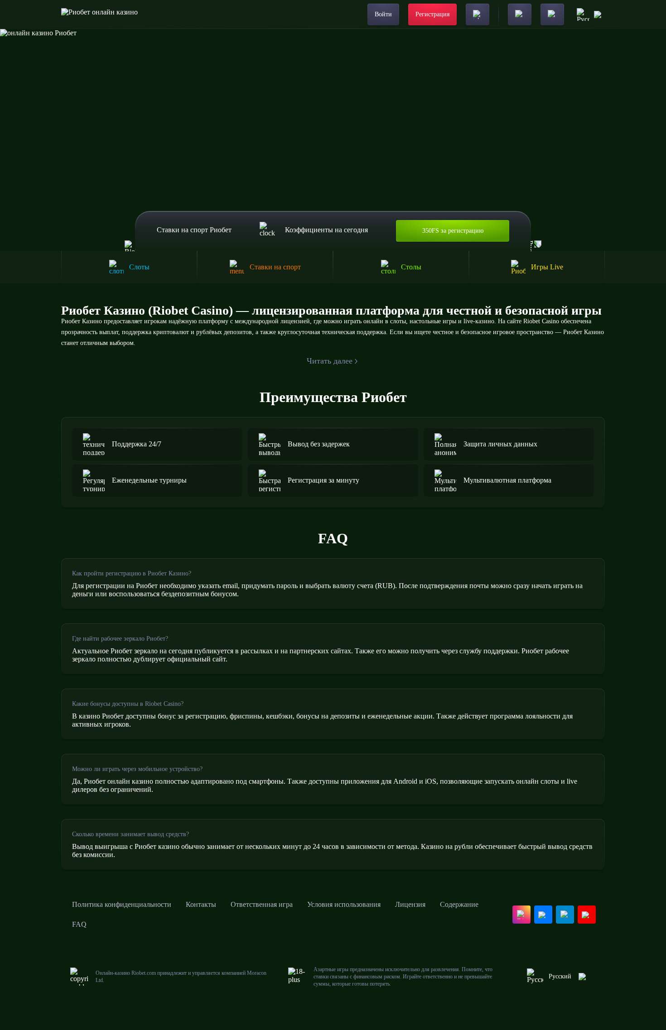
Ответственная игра (262, 904)
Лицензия (410, 904)
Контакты (201, 904)
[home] (99, 14)
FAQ (79, 924)
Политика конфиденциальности (121, 904)
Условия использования (344, 904)
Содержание (459, 904)
